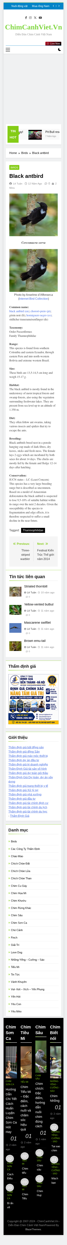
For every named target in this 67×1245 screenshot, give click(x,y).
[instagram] (30, 18)
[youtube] (40, 18)
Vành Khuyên (19, 981)
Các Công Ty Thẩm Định (25, 848)
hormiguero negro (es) (38, 315)
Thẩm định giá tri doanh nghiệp (28, 764)
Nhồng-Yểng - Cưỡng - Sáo (55, 1086)
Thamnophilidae (33, 530)
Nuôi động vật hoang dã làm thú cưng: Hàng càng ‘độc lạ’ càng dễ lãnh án (31, 6)
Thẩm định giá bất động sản (26, 747)
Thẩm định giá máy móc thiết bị (28, 755)
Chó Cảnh (17, 930)
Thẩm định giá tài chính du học (27, 811)
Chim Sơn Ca (19, 922)
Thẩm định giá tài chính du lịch (27, 807)
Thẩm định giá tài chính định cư (28, 803)
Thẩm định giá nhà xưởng (24, 794)
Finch (14, 937)
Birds (14, 167)
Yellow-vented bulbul (38, 604)
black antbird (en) (19, 311)
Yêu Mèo (16, 1011)
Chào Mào (17, 856)
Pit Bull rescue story (54, 131)
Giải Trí (15, 944)
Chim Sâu (17, 915)
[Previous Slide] (53, 5)
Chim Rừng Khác (21, 907)
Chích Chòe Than (21, 878)
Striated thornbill (35, 586)
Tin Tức (15, 974)
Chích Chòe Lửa (20, 871)
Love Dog (16, 952)
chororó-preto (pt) (41, 311)
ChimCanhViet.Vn (33, 27)
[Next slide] (58, 5)
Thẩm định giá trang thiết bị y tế (28, 785)
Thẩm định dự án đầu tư (23, 760)
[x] (35, 18)
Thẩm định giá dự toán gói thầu (28, 773)
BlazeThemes (33, 1229)
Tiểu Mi (15, 966)
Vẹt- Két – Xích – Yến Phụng (27, 989)
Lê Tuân (17, 183)
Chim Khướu (18, 900)
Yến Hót (15, 996)
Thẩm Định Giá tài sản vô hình (27, 768)
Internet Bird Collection (33, 298)
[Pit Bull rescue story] (31, 135)
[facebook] (26, 18)
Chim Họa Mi (18, 893)
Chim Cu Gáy (19, 885)
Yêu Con (16, 1004)
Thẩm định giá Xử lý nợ (23, 790)
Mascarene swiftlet (37, 622)
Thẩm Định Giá (19, 815)
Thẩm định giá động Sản (24, 751)
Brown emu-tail (35, 641)
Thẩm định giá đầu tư (22, 798)
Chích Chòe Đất (20, 863)
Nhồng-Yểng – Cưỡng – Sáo (27, 959)
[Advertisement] (33, 88)
